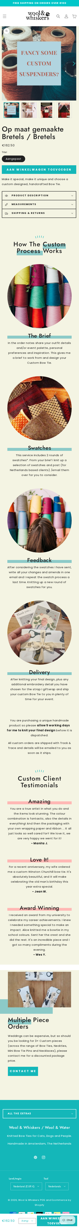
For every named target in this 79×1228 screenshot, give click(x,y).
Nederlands (54, 1186)
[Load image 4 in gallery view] (64, 110)
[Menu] (5, 16)
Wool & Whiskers (28, 1200)
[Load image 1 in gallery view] (11, 110)
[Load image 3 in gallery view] (46, 110)
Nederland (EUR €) (24, 1186)
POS (42, 1200)
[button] (58, 16)
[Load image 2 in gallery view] (29, 110)
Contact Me (23, 1071)
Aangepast (13, 159)
